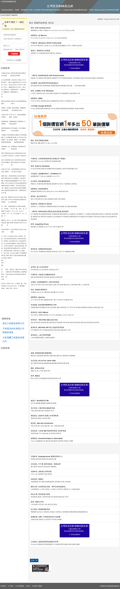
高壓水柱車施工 (77, 45)
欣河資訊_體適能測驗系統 (40, 509)
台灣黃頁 (3, 586)
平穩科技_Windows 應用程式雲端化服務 (46, 43)
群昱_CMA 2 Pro (37, 502)
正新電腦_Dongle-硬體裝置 (41, 106)
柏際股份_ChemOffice (39, 189)
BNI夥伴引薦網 (37, 586)
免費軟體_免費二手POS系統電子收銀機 (45, 517)
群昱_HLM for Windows (40, 166)
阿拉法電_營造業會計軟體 (40, 494)
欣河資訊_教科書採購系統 (40, 181)
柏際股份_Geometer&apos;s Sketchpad (47, 438)
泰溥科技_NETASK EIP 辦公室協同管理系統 (47, 327)
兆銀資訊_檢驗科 (37, 479)
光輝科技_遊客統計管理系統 (41, 471)
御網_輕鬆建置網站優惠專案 (41, 353)
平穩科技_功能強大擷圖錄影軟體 (43, 274)
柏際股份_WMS (37, 98)
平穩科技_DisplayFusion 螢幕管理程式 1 (46, 456)
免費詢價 (15, 54)
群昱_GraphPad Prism (40, 224)
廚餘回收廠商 (79, 108)
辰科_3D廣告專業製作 (39, 290)
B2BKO (28, 586)
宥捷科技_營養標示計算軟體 (41, 204)
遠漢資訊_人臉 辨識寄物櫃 (41, 335)
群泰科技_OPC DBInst (39, 312)
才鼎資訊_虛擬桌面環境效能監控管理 (44, 542)
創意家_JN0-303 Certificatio (42, 423)
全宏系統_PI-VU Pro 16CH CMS (43, 361)
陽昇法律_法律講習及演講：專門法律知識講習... (49, 487)
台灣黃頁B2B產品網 (8, 1)
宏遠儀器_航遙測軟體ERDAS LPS (44, 305)
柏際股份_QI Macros (39, 35)
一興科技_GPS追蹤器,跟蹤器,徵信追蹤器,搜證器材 (50, 211)
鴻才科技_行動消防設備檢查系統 (43, 408)
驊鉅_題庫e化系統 (37, 368)
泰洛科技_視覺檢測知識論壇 (41, 249)
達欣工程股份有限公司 (13, 323)
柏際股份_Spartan (38, 297)
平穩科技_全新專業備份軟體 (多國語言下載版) (48, 158)
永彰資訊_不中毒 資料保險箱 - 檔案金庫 (46, 464)
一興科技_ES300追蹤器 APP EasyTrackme (47, 75)
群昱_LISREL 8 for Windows (42, 91)
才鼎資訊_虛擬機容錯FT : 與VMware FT (46, 174)
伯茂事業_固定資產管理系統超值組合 (44, 83)
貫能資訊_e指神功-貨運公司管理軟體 (44, 416)
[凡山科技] (40, 568)
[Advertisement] (74, 150)
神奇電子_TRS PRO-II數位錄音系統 (44, 320)
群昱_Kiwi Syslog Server (41, 28)
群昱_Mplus (35, 376)
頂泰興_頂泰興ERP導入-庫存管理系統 (45, 282)
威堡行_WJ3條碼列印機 (40, 401)
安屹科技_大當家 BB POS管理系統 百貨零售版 (48, 431)
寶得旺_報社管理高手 (39, 196)
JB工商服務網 (19, 586)
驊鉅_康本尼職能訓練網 (39, 140)
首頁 (1, 15)
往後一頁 (34, 560)
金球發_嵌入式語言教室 (39, 267)
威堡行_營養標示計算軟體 (40, 51)
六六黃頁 (10, 586)
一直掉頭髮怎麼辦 (79, 85)
